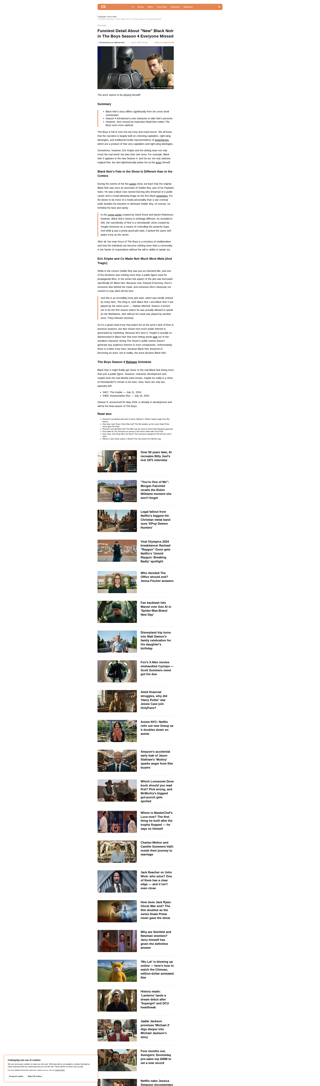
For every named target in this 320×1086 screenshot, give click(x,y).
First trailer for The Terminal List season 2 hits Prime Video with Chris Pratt (132, 431)
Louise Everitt (168, 42)
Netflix (150, 7)
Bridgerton (188, 7)
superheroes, (162, 140)
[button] (219, 7)
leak (155, 336)
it (112, 230)
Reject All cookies (35, 1076)
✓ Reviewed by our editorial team (111, 42)
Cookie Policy (60, 1070)
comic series (115, 214)
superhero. (162, 195)
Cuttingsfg (102, 17)
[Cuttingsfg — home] (103, 7)
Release (131, 362)
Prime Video (162, 7)
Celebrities (175, 7)
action (133, 183)
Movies (141, 7)
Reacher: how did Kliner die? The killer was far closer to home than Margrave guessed (137, 429)
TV (133, 7)
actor (158, 162)
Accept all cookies (16, 1076)
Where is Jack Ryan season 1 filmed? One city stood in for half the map (131, 439)
